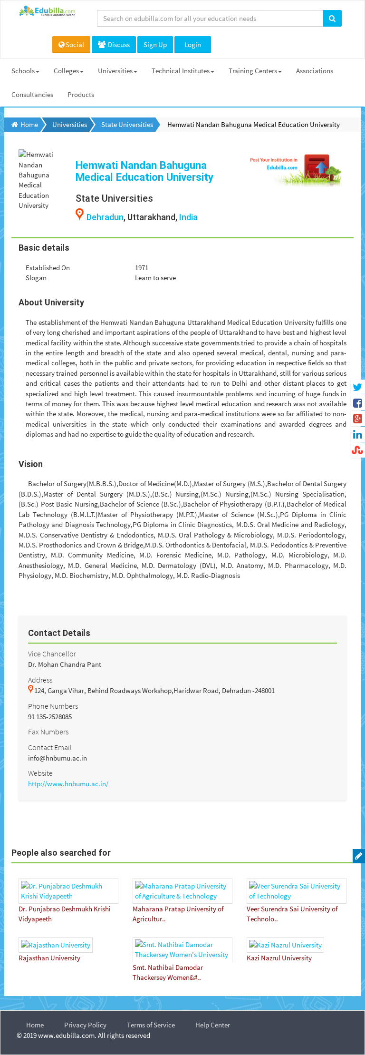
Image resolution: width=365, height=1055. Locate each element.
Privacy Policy (85, 1024)
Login (192, 44)
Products (80, 94)
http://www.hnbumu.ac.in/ (68, 783)
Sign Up (155, 44)
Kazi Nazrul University (279, 957)
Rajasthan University (49, 957)
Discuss (118, 44)
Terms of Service (151, 1024)
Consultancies (32, 94)
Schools (23, 70)
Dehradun (105, 217)
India (188, 217)
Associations (314, 70)
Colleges (66, 70)
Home (35, 1024)
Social (75, 44)
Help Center (212, 1024)
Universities (115, 70)
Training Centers (253, 70)
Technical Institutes (181, 70)
